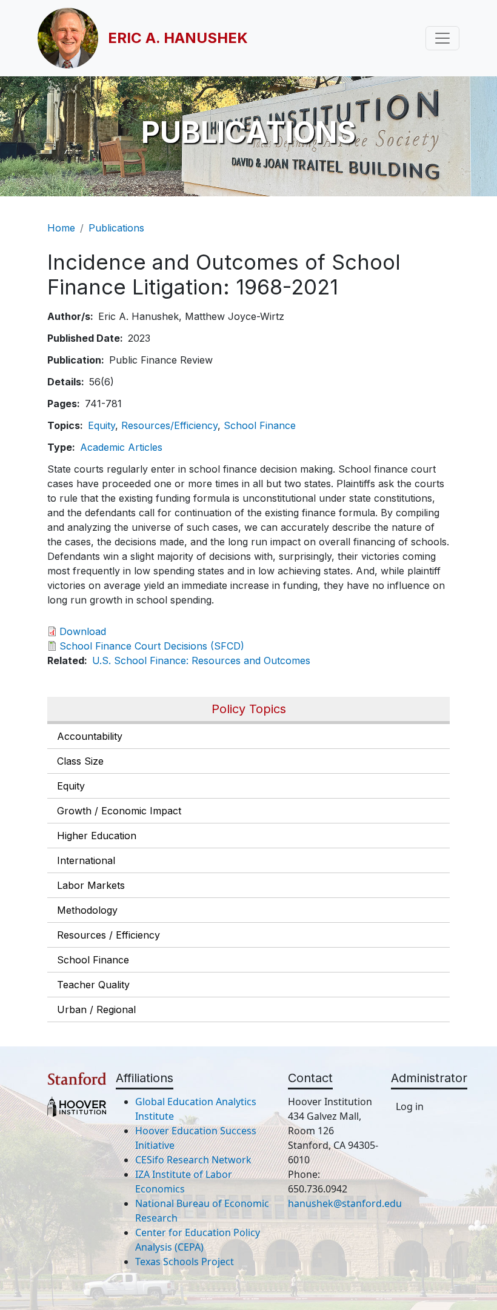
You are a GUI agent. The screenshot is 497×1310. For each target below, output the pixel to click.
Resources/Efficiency (169, 425)
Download (82, 631)
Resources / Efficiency (108, 935)
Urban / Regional (96, 1009)
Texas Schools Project (184, 1261)
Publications (116, 228)
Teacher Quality (93, 985)
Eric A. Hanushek (178, 38)
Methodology (87, 910)
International (86, 860)
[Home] (73, 38)
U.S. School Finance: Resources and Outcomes (201, 660)
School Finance (93, 960)
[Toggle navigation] (442, 38)
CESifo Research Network (193, 1159)
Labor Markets (91, 885)
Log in (410, 1106)
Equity (71, 786)
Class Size (80, 761)
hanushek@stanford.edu (345, 1203)
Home (61, 228)
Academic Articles (121, 447)
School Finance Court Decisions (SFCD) (151, 646)
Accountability (89, 736)
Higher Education (96, 836)
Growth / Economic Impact (119, 811)
